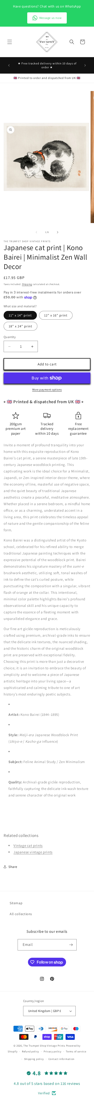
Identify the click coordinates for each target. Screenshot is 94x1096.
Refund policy (30, 1051)
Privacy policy (52, 1051)
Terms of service (76, 1051)
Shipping (27, 284)
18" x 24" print (20, 326)
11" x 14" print (20, 315)
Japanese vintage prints (33, 852)
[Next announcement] (85, 65)
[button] (9, 42)
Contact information (61, 1059)
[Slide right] (57, 232)
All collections (21, 914)
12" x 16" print (55, 315)
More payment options (47, 389)
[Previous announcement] (9, 65)
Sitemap (16, 903)
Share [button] (12, 866)
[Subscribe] (71, 944)
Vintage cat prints (28, 845)
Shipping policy (34, 1059)
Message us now (50, 18)
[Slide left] (36, 232)
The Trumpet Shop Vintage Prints (44, 1045)
